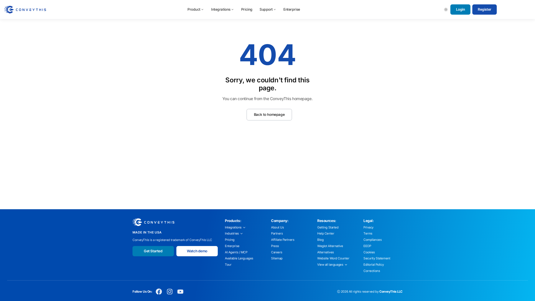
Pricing (246, 9)
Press (275, 246)
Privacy (368, 227)
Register (484, 9)
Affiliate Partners (282, 240)
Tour (228, 265)
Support (266, 9)
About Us (277, 227)
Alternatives (325, 252)
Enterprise (291, 9)
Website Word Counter (333, 258)
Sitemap (277, 258)
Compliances (372, 240)
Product (193, 9)
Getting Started (328, 227)
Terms (367, 233)
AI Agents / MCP (236, 252)
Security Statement (376, 258)
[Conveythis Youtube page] (180, 292)
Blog (320, 240)
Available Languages (239, 258)
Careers (276, 252)
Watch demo (197, 251)
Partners (277, 233)
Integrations (221, 9)
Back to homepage (269, 114)
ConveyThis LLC (391, 291)
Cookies (369, 252)
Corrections (371, 271)
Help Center (325, 233)
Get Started (153, 251)
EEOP (367, 246)
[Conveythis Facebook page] (159, 292)
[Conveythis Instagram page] (170, 292)
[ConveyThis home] (25, 9)
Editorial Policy (373, 265)
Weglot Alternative (330, 246)
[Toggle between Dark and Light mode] (446, 9)
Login (460, 9)
